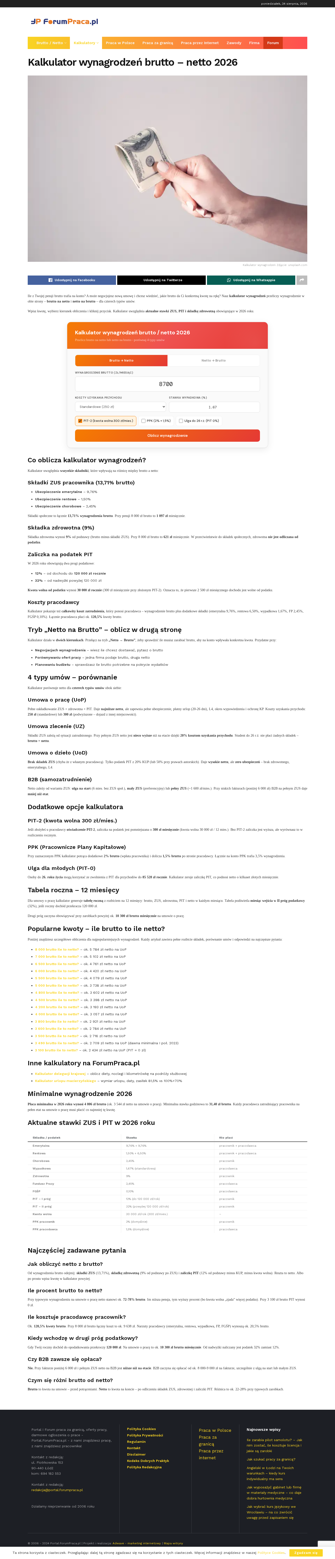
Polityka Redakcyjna (144, 1467)
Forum (273, 43)
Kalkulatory (84, 43)
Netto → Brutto (214, 360)
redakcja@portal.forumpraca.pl (57, 1490)
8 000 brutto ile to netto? (57, 949)
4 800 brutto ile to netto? (57, 992)
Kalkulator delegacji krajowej (60, 1074)
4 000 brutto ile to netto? (57, 1014)
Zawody (234, 43)
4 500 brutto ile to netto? (57, 1000)
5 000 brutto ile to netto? (57, 985)
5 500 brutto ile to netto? (57, 978)
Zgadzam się (306, 1553)
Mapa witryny (173, 1543)
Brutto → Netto (121, 360)
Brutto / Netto (50, 43)
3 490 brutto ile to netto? (57, 1043)
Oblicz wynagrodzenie (167, 435)
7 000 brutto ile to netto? (57, 956)
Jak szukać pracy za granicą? (271, 1459)
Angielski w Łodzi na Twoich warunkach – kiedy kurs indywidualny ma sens (270, 1473)
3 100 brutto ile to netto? (56, 1050)
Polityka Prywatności (145, 1435)
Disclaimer (136, 1454)
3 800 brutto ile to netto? (57, 1021)
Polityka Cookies (141, 1429)
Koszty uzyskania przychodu (98, 397)
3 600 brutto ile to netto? (57, 1029)
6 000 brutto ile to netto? (57, 971)
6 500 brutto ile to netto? (57, 964)
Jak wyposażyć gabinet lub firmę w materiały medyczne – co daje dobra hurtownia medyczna (274, 1492)
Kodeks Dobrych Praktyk (148, 1461)
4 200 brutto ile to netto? (57, 1007)
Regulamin (136, 1442)
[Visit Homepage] (64, 22)
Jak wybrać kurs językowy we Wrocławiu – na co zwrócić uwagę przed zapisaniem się (271, 1512)
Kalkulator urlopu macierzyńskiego (65, 1081)
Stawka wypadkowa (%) (188, 397)
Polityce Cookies (271, 1553)
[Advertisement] (218, 21)
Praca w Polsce (120, 43)
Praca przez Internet (200, 43)
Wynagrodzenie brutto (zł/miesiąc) (104, 372)
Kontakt (133, 1448)
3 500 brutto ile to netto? (57, 1036)
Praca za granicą (157, 43)
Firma (254, 43)
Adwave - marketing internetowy (136, 1543)
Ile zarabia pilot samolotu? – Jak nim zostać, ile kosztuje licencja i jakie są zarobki (274, 1445)
